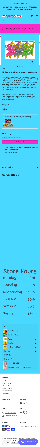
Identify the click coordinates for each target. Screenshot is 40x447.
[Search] (36, 20)
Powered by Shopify (17, 442)
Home (3, 68)
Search (4, 381)
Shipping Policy (7, 388)
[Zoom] (32, 62)
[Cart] (32, 16)
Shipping (4, 137)
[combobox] (20, 20)
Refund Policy (6, 386)
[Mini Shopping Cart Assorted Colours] (13, 194)
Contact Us (5, 393)
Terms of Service (7, 391)
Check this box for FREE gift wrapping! (18, 117)
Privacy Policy (6, 383)
